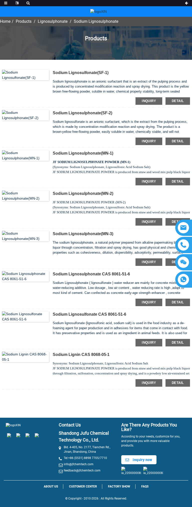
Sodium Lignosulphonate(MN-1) (83, 153)
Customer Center (83, 486)
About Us (51, 486)
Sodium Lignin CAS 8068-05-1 (81, 354)
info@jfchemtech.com (79, 464)
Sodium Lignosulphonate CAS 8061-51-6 (91, 274)
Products (24, 21)
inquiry (149, 101)
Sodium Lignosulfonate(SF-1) (80, 73)
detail (178, 101)
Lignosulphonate (53, 21)
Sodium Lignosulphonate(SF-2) (82, 113)
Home (5, 21)
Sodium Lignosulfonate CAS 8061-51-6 (89, 314)
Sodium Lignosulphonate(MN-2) (83, 193)
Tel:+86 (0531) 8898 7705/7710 (85, 458)
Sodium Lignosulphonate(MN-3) (83, 234)
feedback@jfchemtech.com (82, 470)
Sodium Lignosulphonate (96, 21)
